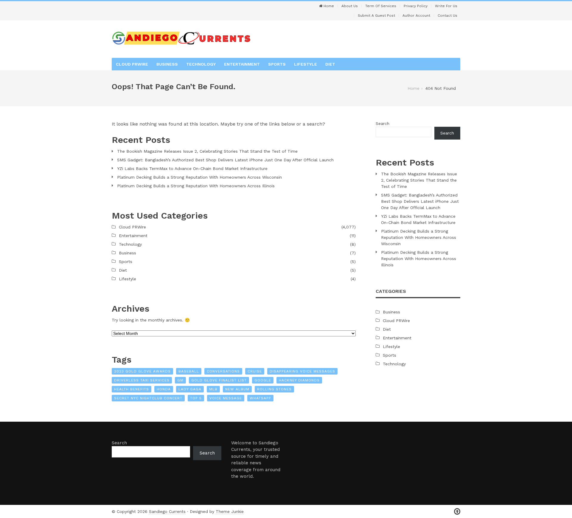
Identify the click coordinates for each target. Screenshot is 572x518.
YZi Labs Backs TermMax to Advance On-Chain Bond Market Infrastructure (192, 168)
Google (262, 380)
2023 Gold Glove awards (142, 371)
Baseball (188, 371)
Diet (330, 64)
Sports (277, 64)
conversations (223, 371)
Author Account (416, 15)
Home (328, 6)
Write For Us (446, 6)
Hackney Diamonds (299, 380)
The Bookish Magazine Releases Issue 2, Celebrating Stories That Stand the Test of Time (207, 151)
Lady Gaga (189, 389)
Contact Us (447, 15)
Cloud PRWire (132, 64)
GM (180, 380)
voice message (225, 398)
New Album (237, 389)
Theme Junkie (230, 511)
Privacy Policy (416, 6)
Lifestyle (305, 64)
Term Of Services (380, 6)
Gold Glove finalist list (219, 380)
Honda (164, 389)
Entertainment (242, 64)
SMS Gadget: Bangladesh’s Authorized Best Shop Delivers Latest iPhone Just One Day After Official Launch (225, 159)
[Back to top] (457, 511)
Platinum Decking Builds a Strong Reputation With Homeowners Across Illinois (196, 185)
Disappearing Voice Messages (302, 371)
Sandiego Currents (167, 511)
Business (167, 64)
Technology (201, 64)
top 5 (196, 398)
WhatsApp (260, 398)
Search (382, 123)
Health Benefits (131, 389)
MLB (213, 389)
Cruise (255, 371)
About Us (349, 6)
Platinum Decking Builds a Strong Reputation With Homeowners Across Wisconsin (199, 177)
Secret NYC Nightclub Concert (148, 398)
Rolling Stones (274, 389)
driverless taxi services (142, 380)
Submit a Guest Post (376, 15)
